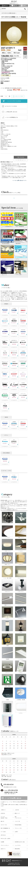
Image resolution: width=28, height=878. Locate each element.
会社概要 (2, 841)
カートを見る (3, 831)
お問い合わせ (3, 835)
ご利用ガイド (3, 809)
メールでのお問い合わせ (12, 798)
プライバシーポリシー (5, 845)
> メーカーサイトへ (5, 315)
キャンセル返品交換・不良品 (4, 817)
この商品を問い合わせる (11, 111)
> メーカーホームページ (20, 159)
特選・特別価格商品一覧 (5, 828)
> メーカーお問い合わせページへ (20, 180)
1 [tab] (14, 198)
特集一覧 (2, 821)
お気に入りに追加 (19, 96)
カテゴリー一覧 (3, 824)
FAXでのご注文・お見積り (5, 838)
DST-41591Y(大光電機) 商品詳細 (8, 13)
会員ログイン (3, 848)
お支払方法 (3, 813)
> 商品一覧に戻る (20, 157)
